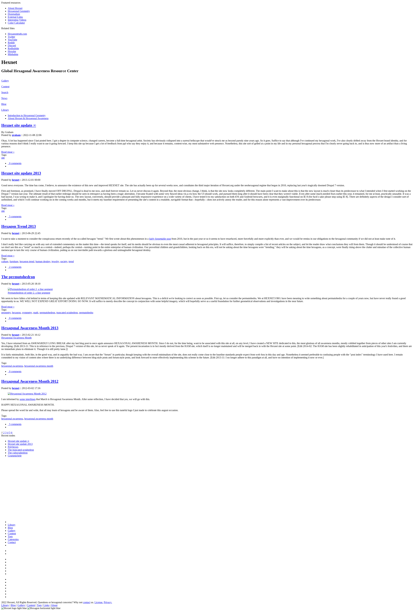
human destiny (43, 261)
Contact (12, 542)
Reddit (11, 42)
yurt (10, 516)
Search (4, 92)
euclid (11, 469)
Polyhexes (13, 447)
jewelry (55, 261)
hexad (11, 487)
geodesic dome (15, 501)
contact (86, 602)
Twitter (11, 36)
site (3, 157)
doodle (11, 490)
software (12, 481)
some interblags (28, 399)
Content (5, 86)
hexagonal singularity (19, 484)
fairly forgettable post (160, 238)
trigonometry (14, 466)
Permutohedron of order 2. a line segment (29, 292)
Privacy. (108, 602)
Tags (10, 536)
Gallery (5, 80)
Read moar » (7, 152)
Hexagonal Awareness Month (16, 337)
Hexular (12, 51)
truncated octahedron (67, 312)
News (4, 98)
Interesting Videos (17, 19)
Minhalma (13, 54)
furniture (14, 261)
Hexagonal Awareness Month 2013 (29, 328)
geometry (6, 312)
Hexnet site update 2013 (21, 173)
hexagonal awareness (12, 366)
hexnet (15, 179)
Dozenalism (14, 14)
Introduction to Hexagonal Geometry (27, 115)
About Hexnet (15, 8)
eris (9, 478)
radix (10, 513)
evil (10, 472)
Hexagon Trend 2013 (18, 226)
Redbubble (13, 48)
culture (4, 261)
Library (5, 110)
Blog (3, 104)
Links (46, 605)
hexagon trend (27, 261)
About (54, 605)
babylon (12, 510)
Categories (13, 539)
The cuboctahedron (18, 452)
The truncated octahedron (21, 449)
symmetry (27, 312)
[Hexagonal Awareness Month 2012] (27, 393)
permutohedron (47, 312)
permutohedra (86, 312)
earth (10, 504)
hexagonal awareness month (38, 366)
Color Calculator (16, 22)
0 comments (14, 163)
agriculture (13, 498)
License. (99, 602)
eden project (14, 507)
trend (71, 261)
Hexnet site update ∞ (18, 125)
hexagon (16, 312)
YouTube (12, 39)
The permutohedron (18, 277)
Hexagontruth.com (17, 33)
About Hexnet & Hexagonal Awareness (28, 118)
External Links (15, 17)
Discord (12, 45)
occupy (11, 493)
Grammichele (15, 455)
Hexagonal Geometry (19, 11)
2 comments (14, 267)
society (63, 261)
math (35, 312)
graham (16, 135)
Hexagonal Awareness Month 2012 (29, 381)
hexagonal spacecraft (18, 475)
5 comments (14, 216)
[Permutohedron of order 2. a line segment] (30, 289)
